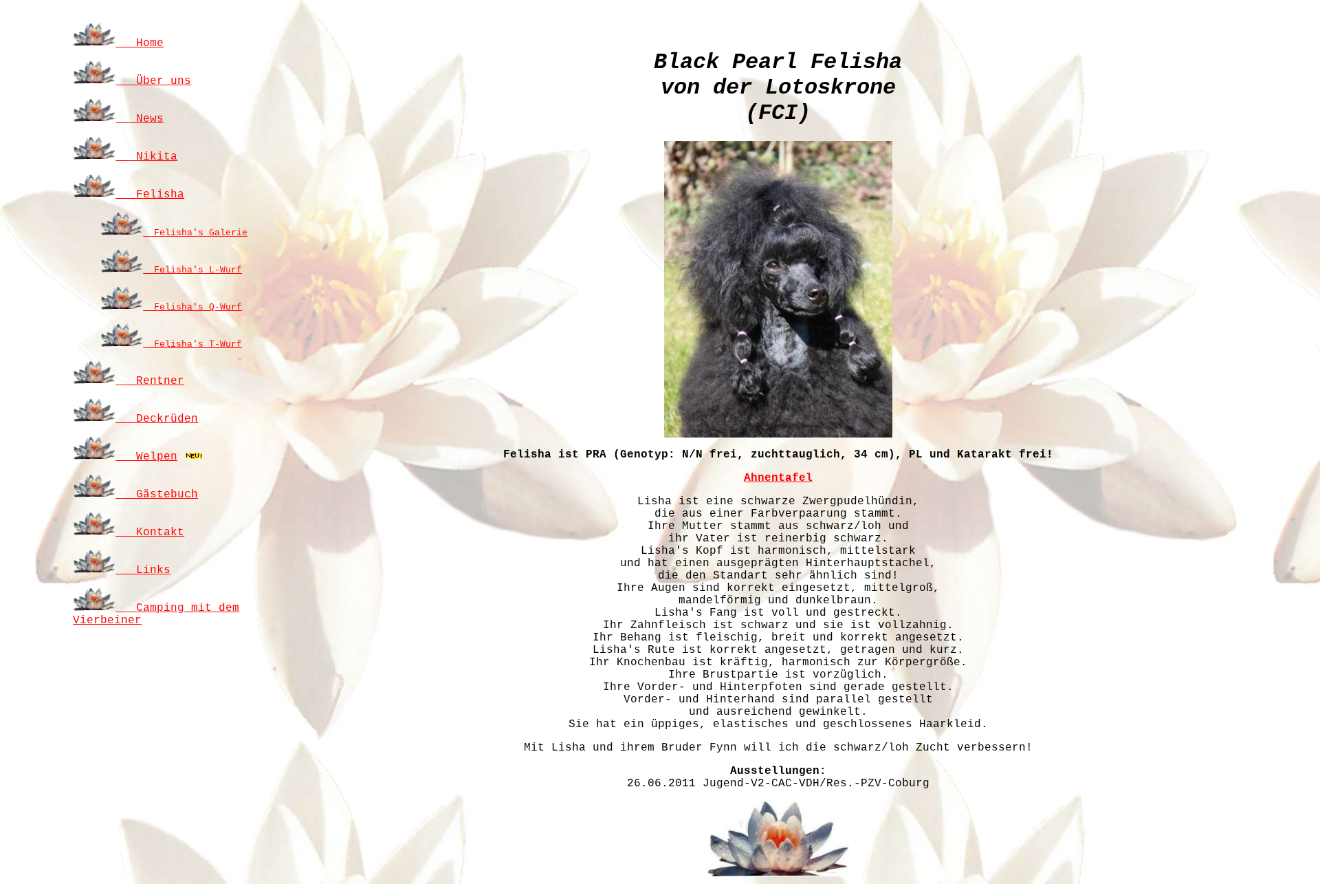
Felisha (150, 194)
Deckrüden (157, 419)
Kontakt (150, 532)
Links (143, 570)
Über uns (153, 81)
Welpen (146, 457)
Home (140, 43)
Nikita (146, 157)
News (140, 119)
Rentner (150, 381)
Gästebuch (157, 494)
